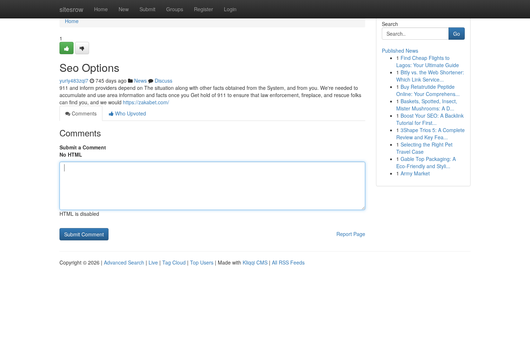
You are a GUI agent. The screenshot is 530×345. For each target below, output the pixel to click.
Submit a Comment (82, 147)
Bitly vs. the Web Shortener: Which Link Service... (430, 76)
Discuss (163, 80)
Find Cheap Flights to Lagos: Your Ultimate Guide (427, 61)
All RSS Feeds (288, 262)
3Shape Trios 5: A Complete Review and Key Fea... (430, 133)
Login (230, 9)
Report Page (350, 233)
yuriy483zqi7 (73, 80)
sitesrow (71, 9)
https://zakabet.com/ (146, 102)
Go (456, 33)
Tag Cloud (174, 262)
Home (101, 9)
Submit (147, 9)
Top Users (201, 262)
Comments (83, 113)
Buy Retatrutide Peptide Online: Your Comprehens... (428, 90)
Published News (400, 50)
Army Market (415, 173)
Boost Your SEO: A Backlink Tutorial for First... (430, 119)
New (124, 9)
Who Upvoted (130, 113)
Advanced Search (124, 262)
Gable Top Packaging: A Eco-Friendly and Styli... (426, 162)
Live (153, 262)
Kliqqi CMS (255, 262)
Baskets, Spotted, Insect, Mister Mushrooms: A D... (426, 104)
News (140, 80)
